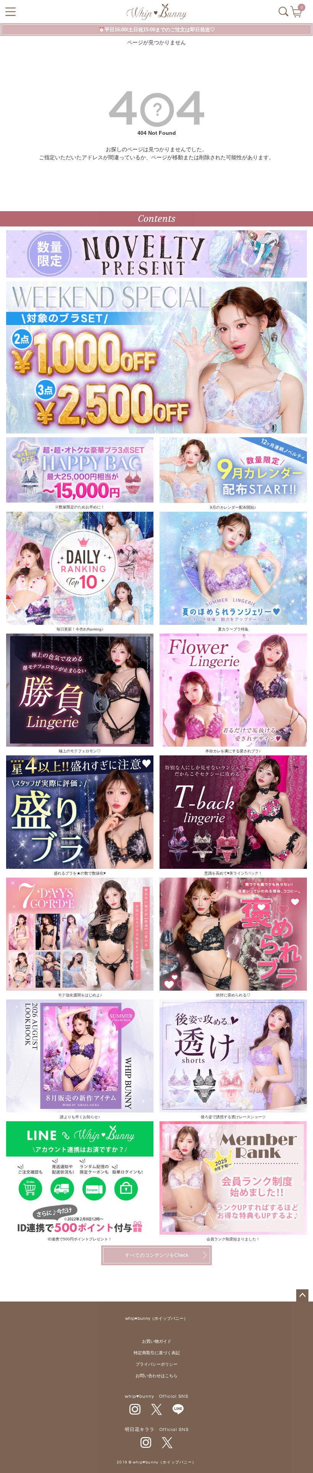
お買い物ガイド (156, 1341)
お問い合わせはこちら (156, 1376)
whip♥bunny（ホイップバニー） (156, 1318)
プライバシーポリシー (156, 1364)
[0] (296, 14)
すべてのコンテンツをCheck (157, 1255)
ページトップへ (302, 1295)
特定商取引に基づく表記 (157, 1353)
